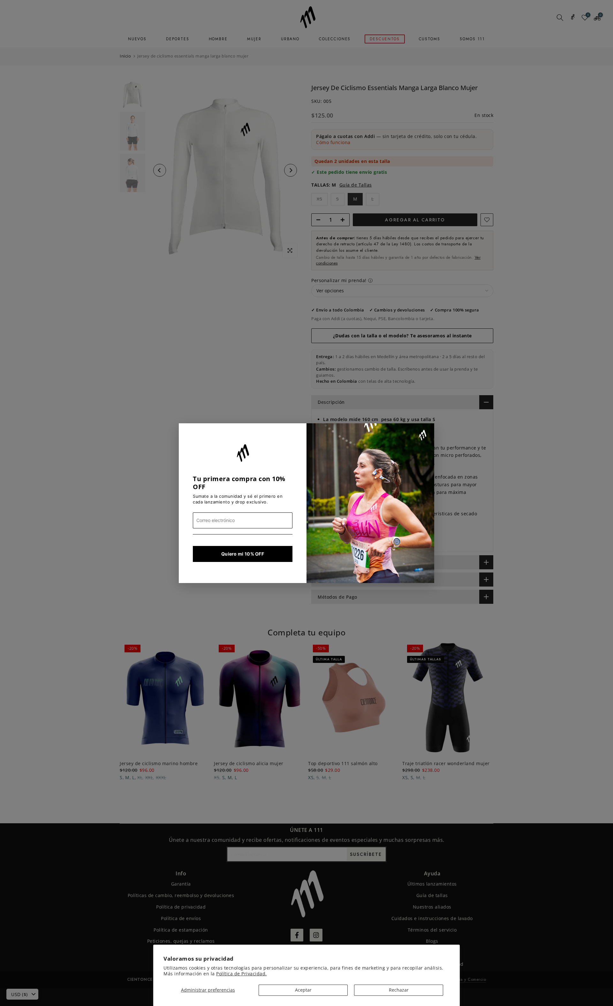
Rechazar (399, 990)
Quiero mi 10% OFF (242, 554)
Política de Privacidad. (241, 974)
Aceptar (303, 990)
